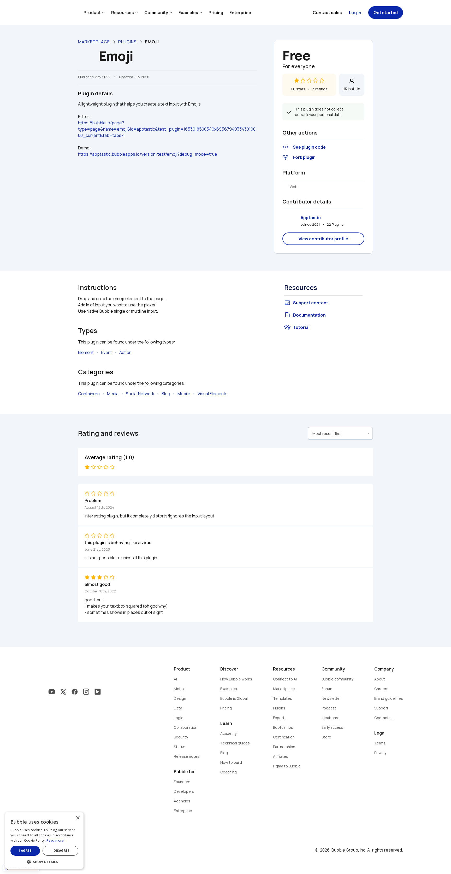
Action (125, 352)
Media (112, 394)
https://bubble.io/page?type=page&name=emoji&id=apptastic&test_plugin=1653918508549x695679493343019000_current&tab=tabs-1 (167, 129)
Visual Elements (213, 394)
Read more (55, 840)
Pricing (216, 12)
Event (106, 352)
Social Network (140, 394)
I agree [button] (25, 850)
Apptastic (311, 217)
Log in (355, 12)
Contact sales (327, 12)
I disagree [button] (60, 850)
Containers (89, 394)
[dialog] (44, 840)
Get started (385, 12)
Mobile (183, 394)
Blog (166, 394)
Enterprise (240, 12)
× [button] (78, 818)
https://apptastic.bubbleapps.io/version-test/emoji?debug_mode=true (147, 154)
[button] (44, 861)
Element (86, 352)
